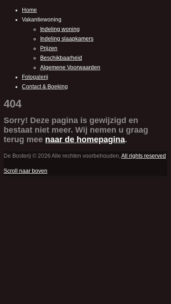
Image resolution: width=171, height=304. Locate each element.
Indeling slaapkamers (66, 39)
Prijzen (48, 48)
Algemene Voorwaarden (70, 67)
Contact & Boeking (45, 86)
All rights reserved (143, 156)
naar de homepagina (85, 139)
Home (29, 10)
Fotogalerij (35, 77)
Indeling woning (60, 29)
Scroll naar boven (25, 171)
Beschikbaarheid (61, 58)
